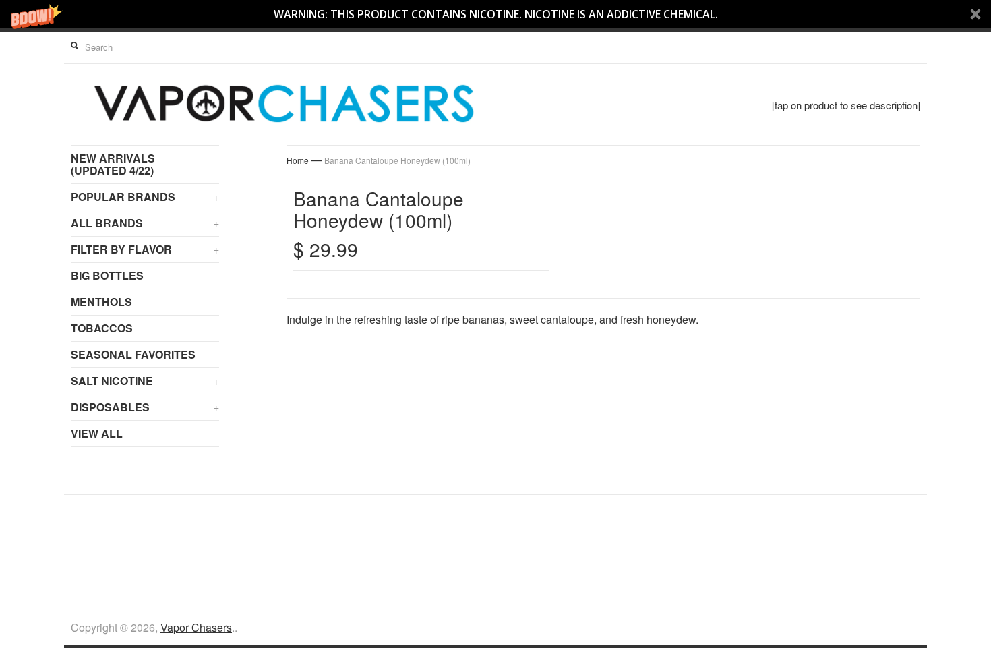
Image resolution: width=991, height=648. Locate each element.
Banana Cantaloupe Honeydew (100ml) (397, 160)
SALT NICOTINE (145, 380)
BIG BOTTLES (107, 275)
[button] (495, 14)
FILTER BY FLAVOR (145, 249)
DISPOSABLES (145, 407)
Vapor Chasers (196, 627)
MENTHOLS (101, 302)
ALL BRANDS (145, 223)
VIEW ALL (97, 433)
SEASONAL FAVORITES (133, 354)
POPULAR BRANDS (145, 196)
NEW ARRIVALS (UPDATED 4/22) (113, 164)
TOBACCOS (102, 328)
